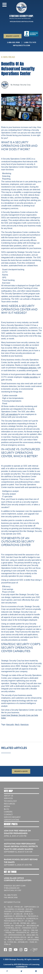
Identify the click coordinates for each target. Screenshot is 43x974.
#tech (17, 724)
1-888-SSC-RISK (13, 42)
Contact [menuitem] (8, 814)
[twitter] (21, 971)
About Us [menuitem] (8, 795)
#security (10, 724)
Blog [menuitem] (6, 809)
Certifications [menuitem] (11, 819)
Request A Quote (12, 36)
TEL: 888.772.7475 (10, 895)
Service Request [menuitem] (12, 817)
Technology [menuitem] (10, 801)
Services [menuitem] (8, 798)
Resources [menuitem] (9, 803)
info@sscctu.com (21, 45)
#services (24, 724)
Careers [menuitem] (8, 811)
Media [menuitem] (7, 806)
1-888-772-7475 (30, 42)
